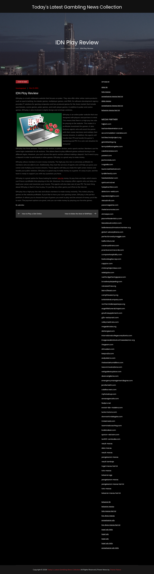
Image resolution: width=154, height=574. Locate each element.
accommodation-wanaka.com (114, 133)
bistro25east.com (109, 290)
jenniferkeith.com (109, 385)
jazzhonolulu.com (109, 160)
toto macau (106, 92)
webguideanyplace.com (111, 371)
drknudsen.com (108, 349)
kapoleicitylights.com (110, 196)
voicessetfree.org (109, 286)
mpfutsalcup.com (109, 394)
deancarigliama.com (110, 376)
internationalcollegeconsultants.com (117, 335)
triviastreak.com (108, 421)
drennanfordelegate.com (112, 416)
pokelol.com (107, 155)
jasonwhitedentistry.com (112, 218)
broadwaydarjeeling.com (112, 281)
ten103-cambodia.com (111, 439)
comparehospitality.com (112, 254)
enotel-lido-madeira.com (112, 407)
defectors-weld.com (110, 191)
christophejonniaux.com (111, 268)
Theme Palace (115, 570)
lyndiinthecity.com (109, 173)
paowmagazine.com (110, 205)
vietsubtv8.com (108, 200)
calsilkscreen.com (109, 389)
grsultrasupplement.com (112, 313)
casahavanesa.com (110, 151)
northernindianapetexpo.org (113, 304)
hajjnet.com (106, 124)
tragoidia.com (107, 164)
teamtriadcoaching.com (112, 425)
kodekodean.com (109, 430)
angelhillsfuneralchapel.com (113, 308)
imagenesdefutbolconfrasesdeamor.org (118, 340)
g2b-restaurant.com (110, 317)
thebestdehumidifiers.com (112, 362)
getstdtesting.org (109, 142)
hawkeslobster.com (110, 178)
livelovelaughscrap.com (111, 259)
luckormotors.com (109, 412)
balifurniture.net (108, 241)
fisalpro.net (106, 403)
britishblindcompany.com (112, 299)
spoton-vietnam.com (110, 434)
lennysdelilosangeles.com (112, 146)
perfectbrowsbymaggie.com (113, 236)
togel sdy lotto (107, 543)
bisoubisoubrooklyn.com (112, 223)
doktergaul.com (108, 331)
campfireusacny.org (110, 295)
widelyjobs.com (108, 272)
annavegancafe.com (110, 398)
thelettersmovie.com (110, 209)
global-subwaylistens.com (112, 232)
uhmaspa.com (107, 214)
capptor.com (107, 263)
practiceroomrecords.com (113, 250)
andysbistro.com (108, 358)
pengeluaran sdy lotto (110, 548)
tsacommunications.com (112, 367)
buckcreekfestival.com (111, 169)
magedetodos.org (109, 326)
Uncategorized (21, 88)
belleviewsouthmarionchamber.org (116, 227)
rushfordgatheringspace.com (114, 277)
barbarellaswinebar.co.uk (112, 128)
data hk (104, 87)
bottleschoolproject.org (111, 137)
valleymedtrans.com (110, 322)
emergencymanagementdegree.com (117, 380)
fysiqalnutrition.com (110, 187)
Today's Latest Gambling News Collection (77, 7)
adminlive (21, 205)
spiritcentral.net (108, 182)
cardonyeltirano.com (110, 245)
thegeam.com (107, 344)
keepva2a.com (108, 353)
